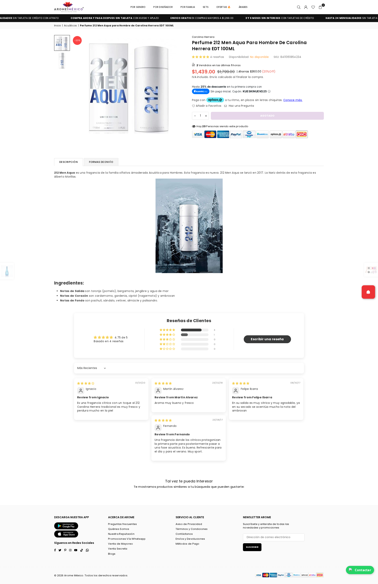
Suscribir (252, 547)
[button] (320, 7)
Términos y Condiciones (192, 529)
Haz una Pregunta (241, 106)
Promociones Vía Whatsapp (127, 539)
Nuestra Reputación (121, 534)
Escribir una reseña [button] (267, 339)
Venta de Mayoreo (120, 544)
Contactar (363, 570)
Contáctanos (184, 534)
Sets (205, 7)
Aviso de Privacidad (189, 524)
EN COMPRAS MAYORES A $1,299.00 (181, 18)
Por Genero (138, 7)
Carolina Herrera (203, 37)
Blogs (111, 554)
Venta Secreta (117, 549)
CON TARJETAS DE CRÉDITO (259, 18)
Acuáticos (70, 25)
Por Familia (188, 7)
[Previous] (77, 84)
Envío (213, 77)
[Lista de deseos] (313, 7)
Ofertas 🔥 (223, 7)
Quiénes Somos (118, 529)
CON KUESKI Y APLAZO (94, 18)
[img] (85, 383)
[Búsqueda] (298, 7)
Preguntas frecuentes (122, 524)
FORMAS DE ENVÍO (101, 162)
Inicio (57, 25)
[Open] (368, 292)
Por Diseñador (163, 7)
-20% (77, 40)
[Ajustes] (305, 7)
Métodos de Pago (187, 544)
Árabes (243, 7)
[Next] (180, 84)
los (96, 575)
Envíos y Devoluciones (190, 539)
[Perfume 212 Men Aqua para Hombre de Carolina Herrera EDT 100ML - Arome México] (62, 43)
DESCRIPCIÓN (68, 162)
